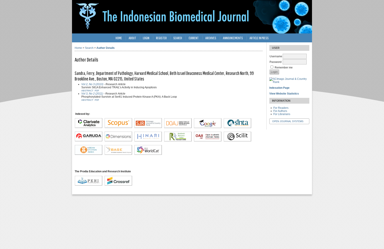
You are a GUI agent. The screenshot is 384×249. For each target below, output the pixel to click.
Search (177, 38)
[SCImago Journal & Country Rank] (289, 82)
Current (194, 38)
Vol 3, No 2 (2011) (92, 93)
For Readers (280, 107)
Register (161, 38)
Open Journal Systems (287, 121)
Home (119, 38)
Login (146, 38)
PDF (97, 90)
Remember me (284, 67)
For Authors (280, 111)
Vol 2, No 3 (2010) (92, 84)
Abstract (87, 90)
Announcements (233, 38)
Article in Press (259, 38)
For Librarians (281, 114)
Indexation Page (279, 87)
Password (276, 62)
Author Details (105, 47)
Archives (210, 38)
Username (276, 56)
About (132, 38)
